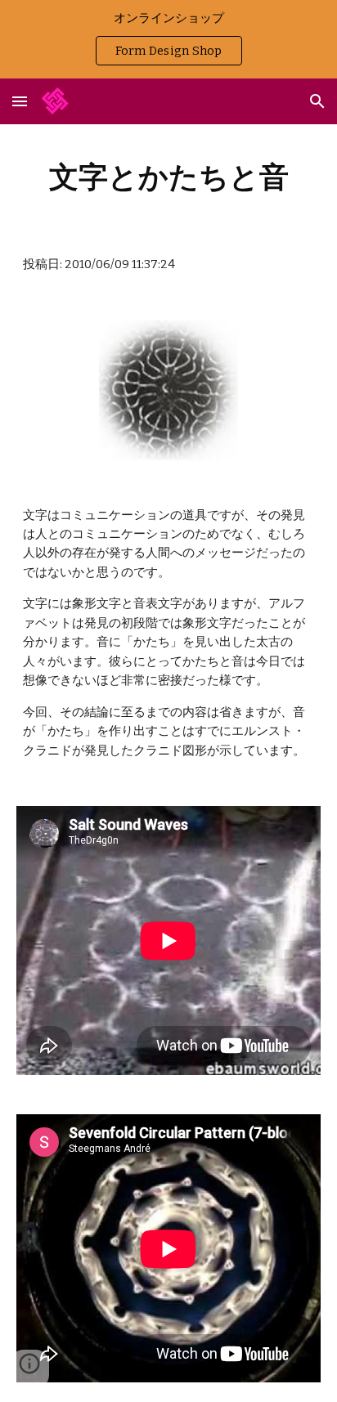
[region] (168, 39)
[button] (19, 100)
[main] (168, 176)
